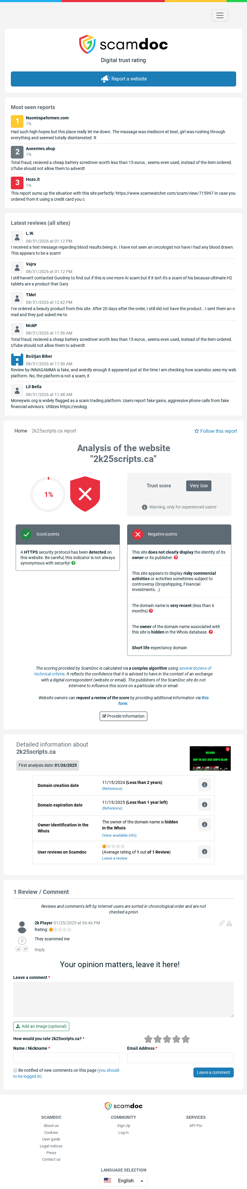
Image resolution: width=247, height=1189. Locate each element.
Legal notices (51, 1146)
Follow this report (218, 431)
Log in (123, 1132)
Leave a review (114, 858)
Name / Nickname (31, 1048)
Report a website (129, 79)
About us (51, 1125)
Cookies (51, 1132)
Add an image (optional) (43, 1026)
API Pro (195, 1125)
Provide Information (125, 716)
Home (20, 431)
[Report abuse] (229, 923)
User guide (51, 1139)
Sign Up (123, 1125)
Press (51, 1152)
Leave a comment (31, 977)
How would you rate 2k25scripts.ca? (48, 1038)
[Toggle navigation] (219, 15)
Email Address (142, 1048)
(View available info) (119, 835)
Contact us (51, 1159)
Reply (40, 949)
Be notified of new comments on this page (66, 1073)
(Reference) (112, 788)
